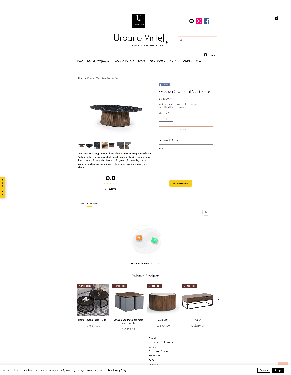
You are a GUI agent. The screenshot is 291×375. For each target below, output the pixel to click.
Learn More (179, 107)
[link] (277, 18)
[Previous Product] (73, 300)
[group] (145, 307)
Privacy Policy (119, 370)
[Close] (287, 370)
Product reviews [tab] (89, 203)
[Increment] (171, 118)
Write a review (180, 183)
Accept (278, 370)
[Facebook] (206, 21)
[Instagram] (199, 21)
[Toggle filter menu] (205, 212)
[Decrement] (162, 118)
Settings (264, 370)
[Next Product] (218, 300)
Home (81, 78)
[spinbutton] (166, 118)
